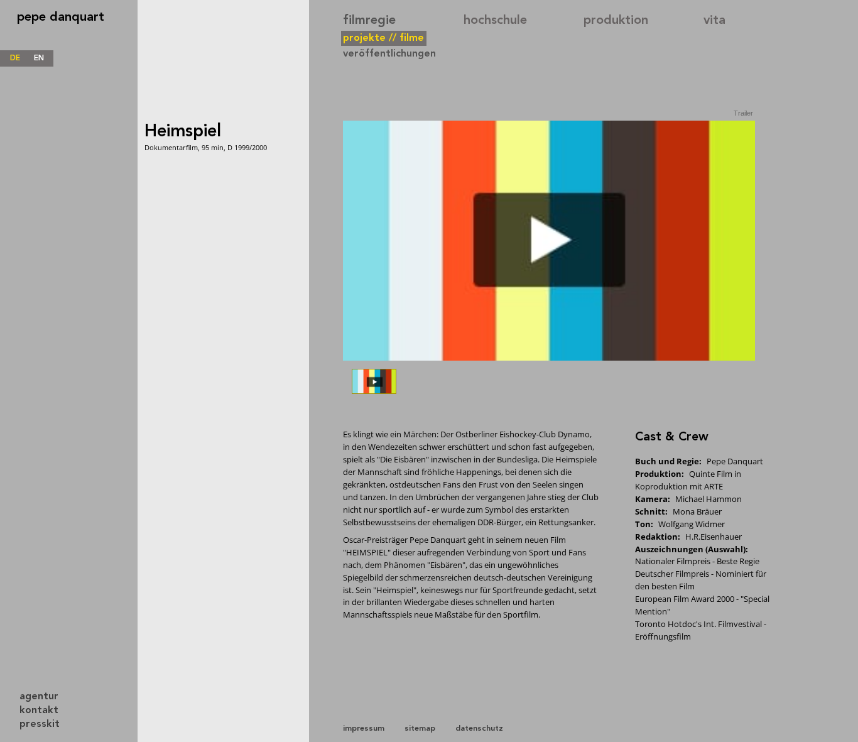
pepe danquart (60, 17)
